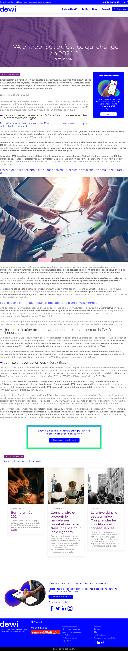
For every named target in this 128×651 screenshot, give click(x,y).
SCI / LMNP (66, 641)
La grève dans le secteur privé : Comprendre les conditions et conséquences (104, 520)
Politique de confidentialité (105, 638)
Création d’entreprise (71, 629)
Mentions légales (100, 635)
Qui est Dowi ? (70, 9)
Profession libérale (69, 638)
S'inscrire (107, 114)
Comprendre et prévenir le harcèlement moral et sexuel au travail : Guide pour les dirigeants (66, 522)
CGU (95, 632)
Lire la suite (68, 552)
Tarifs (85, 9)
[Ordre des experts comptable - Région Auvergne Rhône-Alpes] (46, 633)
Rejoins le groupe (60, 597)
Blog (94, 9)
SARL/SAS (66, 635)
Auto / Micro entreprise (71, 632)
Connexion (121, 9)
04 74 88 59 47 (39, 628)
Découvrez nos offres (63, 440)
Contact (106, 9)
